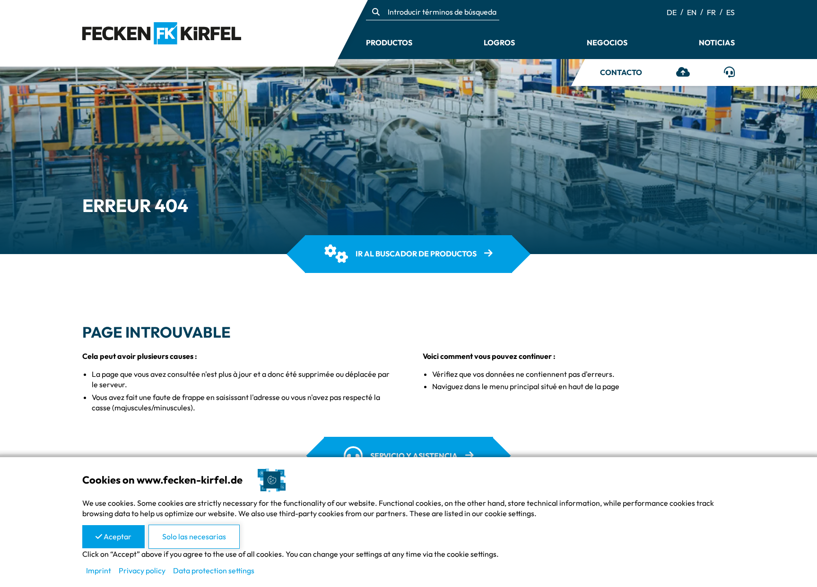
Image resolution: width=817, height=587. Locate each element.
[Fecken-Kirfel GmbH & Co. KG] (161, 32)
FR (711, 12)
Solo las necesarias (194, 536)
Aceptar (116, 536)
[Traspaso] (683, 73)
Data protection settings (213, 570)
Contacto (621, 72)
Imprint (98, 570)
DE (672, 12)
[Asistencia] (729, 73)
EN (691, 12)
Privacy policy (142, 570)
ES (730, 12)
